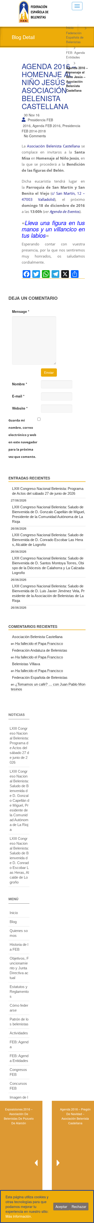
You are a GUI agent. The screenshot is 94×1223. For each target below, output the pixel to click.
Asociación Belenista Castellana (53, 146)
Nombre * (19, 383)
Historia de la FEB (19, 946)
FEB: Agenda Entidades (75, 54)
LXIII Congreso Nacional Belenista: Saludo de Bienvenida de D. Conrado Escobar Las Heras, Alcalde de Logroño (47, 540)
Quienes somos (19, 933)
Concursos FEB (18, 1085)
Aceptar (61, 1206)
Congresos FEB (18, 1072)
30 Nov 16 (32, 115)
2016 (27, 125)
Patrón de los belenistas (19, 1021)
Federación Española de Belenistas (74, 37)
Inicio (70, 27)
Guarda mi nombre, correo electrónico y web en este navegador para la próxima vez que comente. (22, 438)
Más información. (19, 1216)
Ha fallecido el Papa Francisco (39, 643)
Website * (19, 408)
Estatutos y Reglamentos (19, 991)
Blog (13, 922)
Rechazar (79, 1206)
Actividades (19, 1033)
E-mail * (18, 396)
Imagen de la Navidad (19, 1099)
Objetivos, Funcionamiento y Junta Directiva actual (19, 968)
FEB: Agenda (19, 1044)
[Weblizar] (33, 11)
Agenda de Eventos (65, 211)
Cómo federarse (19, 1007)
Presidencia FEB (40, 119)
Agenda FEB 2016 (46, 125)
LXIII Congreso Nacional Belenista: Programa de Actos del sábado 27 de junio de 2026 (47, 490)
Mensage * (20, 311)
